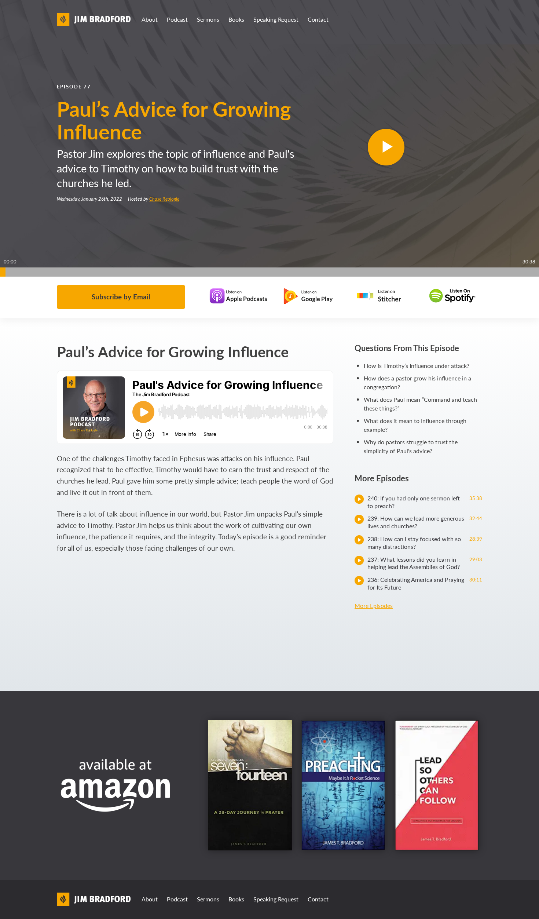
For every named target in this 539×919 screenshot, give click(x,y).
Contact (318, 19)
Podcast (177, 19)
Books (236, 19)
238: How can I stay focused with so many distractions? (424, 543)
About (150, 19)
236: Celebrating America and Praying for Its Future (424, 583)
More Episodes (374, 605)
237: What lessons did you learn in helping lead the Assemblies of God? (424, 563)
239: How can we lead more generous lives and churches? (424, 522)
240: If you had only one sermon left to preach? (424, 502)
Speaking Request (275, 19)
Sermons (208, 19)
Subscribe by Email (121, 297)
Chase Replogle (164, 199)
